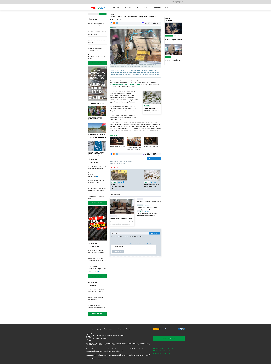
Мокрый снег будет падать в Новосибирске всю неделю (151, 186)
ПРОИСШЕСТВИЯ (169, 35)
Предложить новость (154, 158)
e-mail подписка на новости (164, 348)
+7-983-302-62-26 (116, 351)
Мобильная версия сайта (161, 353)
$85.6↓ (103, 2)
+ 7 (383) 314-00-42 (103, 350)
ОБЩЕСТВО (119, 182)
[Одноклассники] (114, 23)
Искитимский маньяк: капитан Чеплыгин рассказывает (124, 240)
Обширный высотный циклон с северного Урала (125, 84)
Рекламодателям (110, 329)
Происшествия (142, 7)
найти (102, 14)
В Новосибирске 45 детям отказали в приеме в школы (173, 59)
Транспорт (157, 7)
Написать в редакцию (169, 338)
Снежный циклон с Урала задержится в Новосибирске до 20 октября (151, 110)
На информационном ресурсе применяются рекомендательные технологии (102, 354)
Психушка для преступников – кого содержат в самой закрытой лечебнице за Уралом (132, 243)
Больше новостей (97, 62)
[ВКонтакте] (111, 23)
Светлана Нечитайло (124, 27)
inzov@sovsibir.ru (123, 350)
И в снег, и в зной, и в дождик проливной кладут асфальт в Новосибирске (118, 186)
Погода (128, 329)
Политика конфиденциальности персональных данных (97, 358)
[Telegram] (117, 23)
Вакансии (121, 329)
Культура (169, 7)
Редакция (99, 329)
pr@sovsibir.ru (106, 351)
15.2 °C (99, 2)
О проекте (90, 329)
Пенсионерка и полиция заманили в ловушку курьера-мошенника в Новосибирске (173, 39)
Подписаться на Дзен (118, 251)
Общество (115, 7)
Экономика (128, 7)
